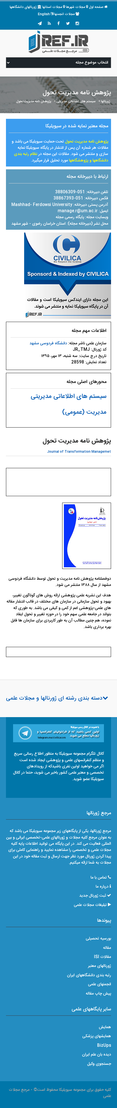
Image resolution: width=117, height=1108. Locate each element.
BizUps (104, 1045)
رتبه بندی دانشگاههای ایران (89, 975)
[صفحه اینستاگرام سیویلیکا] (77, 24)
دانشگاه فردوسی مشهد (48, 343)
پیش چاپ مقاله (98, 993)
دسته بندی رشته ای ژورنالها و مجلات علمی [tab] (54, 698)
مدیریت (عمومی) (84, 412)
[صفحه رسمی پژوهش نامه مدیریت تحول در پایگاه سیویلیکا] (67, 276)
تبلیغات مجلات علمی (90, 905)
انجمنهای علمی (99, 984)
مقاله (107, 948)
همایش (105, 1027)
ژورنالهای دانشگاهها (23, 7)
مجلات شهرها (75, 7)
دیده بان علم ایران (96, 1054)
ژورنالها (105, 101)
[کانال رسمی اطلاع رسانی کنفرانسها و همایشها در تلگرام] (58, 733)
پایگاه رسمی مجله (70, 217)
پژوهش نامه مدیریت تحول (33, 101)
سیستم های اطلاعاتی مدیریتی (76, 101)
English (44, 14)
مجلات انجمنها (64, 14)
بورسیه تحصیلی (98, 938)
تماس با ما (99, 878)
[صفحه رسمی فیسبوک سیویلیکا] (58, 24)
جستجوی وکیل (99, 1064)
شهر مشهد (19, 223)
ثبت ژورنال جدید (92, 896)
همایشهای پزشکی (96, 1036)
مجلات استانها (52, 7)
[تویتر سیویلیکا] (68, 24)
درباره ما (102, 887)
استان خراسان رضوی (49, 223)
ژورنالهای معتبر (99, 966)
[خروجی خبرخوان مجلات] (49, 24)
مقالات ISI (102, 957)
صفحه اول (96, 7)
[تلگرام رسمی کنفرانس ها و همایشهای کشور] (39, 24)
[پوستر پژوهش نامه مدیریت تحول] (86, 537)
